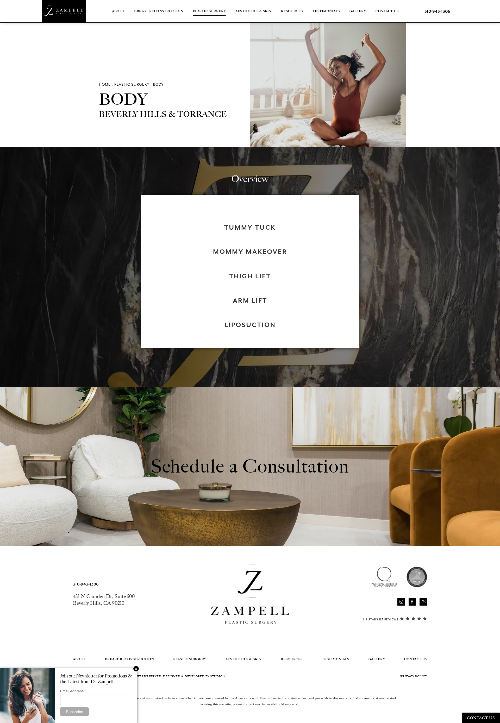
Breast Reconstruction (158, 11)
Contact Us (387, 11)
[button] (401, 601)
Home (105, 84)
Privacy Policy (413, 676)
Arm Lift (250, 301)
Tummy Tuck (250, 227)
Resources (292, 11)
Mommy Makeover (250, 252)
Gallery (357, 11)
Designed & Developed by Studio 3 (194, 676)
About (118, 11)
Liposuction (250, 325)
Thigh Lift (250, 276)
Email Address (72, 691)
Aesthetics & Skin (253, 11)
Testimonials (326, 11)
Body (158, 84)
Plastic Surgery (209, 11)
